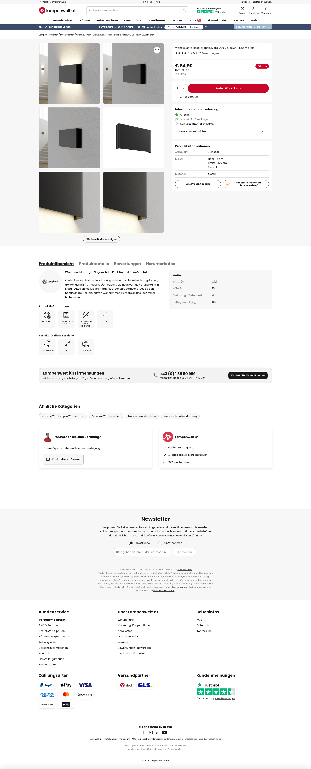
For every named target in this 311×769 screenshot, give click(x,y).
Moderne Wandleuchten (142, 416)
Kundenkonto (47, 664)
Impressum (203, 631)
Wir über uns (126, 620)
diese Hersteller (185, 569)
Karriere (123, 642)
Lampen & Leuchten (48, 34)
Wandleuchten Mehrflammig (180, 416)
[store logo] (57, 10)
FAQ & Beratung (49, 625)
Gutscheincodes (128, 636)
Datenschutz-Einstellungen (103, 739)
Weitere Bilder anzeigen (101, 239)
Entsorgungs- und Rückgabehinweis (203, 739)
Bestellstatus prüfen (52, 631)
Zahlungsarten (48, 642)
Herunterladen (160, 263)
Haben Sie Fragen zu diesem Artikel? (248, 184)
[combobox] (137, 10)
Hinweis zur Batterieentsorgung (167, 739)
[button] (69, 138)
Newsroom (144, 648)
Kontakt (44, 653)
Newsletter (125, 631)
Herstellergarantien (51, 659)
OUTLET (239, 20)
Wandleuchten (83, 34)
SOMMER (184, 27)
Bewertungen (127, 263)
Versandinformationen (53, 648)
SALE (193, 20)
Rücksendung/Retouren (54, 636)
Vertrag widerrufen (52, 620)
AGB (199, 620)
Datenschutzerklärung (164, 590)
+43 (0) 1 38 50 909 (178, 373)
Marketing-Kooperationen (134, 625)
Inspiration (124, 653)
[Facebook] (146, 732)
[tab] (56, 264)
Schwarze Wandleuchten (106, 416)
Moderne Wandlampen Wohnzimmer (63, 416)
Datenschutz (204, 625)
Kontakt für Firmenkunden (248, 375)
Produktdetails (94, 263)
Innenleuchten (67, 34)
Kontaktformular (180, 587)
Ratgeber (139, 653)
